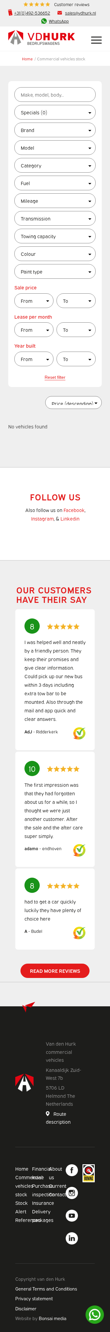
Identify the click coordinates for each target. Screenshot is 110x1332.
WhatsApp (59, 21)
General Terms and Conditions (46, 1288)
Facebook (74, 510)
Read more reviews (55, 970)
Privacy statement (34, 1298)
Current (57, 1185)
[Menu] (93, 39)
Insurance (43, 1202)
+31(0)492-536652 (32, 13)
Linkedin (70, 518)
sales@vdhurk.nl (80, 13)
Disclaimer (25, 1308)
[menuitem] (56, 4)
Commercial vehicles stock (28, 1186)
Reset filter (55, 377)
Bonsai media (52, 1318)
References (28, 1219)
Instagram (42, 518)
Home (27, 58)
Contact (57, 1194)
